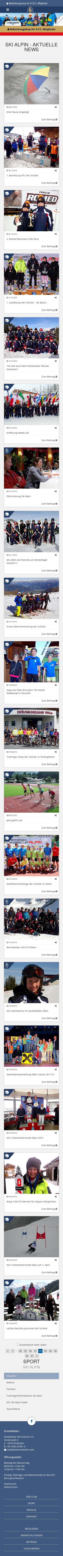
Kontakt (31, 1516)
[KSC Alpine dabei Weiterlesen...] (31, 918)
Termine (11, 1389)
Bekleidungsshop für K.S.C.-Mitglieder (28, 3)
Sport (31, 1361)
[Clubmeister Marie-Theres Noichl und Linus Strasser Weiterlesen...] (31, 1109)
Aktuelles (11, 1375)
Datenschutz (11, 1487)
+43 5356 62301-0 (15, 1446)
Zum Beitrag (48, 119)
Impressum (10, 1483)
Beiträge (31, 1541)
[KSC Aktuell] (7, 450)
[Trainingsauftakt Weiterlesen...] (31, 791)
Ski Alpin (31, 1366)
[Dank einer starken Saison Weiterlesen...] (31, 982)
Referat (10, 1382)
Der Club (31, 1496)
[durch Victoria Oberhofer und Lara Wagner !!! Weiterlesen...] (31, 661)
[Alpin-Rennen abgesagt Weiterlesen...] (31, 83)
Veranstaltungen (31, 1535)
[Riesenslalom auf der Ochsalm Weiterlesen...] (31, 1236)
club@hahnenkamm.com (20, 1449)
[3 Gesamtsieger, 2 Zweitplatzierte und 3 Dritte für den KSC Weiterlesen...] (31, 1045)
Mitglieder (31, 1528)
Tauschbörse (13, 1408)
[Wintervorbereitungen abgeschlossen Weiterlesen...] (31, 467)
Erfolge (31, 1509)
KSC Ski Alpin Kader (17, 1402)
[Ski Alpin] (7, 66)
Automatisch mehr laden (33, 1344)
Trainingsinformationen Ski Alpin (24, 1395)
